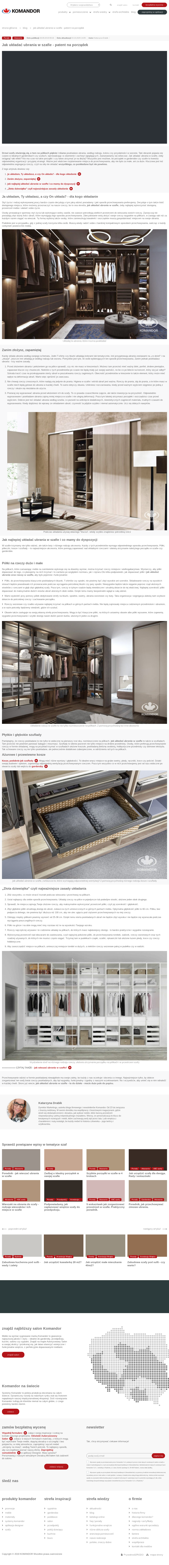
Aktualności (95, 1508)
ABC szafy (157, 1169)
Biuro (50, 1538)
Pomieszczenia (80, 12)
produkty (62, 12)
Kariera (135, 1533)
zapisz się (158, 1455)
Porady (6, 38)
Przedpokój (62, 1200)
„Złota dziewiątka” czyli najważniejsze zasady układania (37, 188)
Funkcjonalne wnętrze (101, 1525)
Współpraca (138, 1542)
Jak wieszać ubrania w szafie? (50, 1067)
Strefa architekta (120, 12)
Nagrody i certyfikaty (142, 1521)
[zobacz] (21, 1160)
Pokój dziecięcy (55, 1529)
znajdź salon (122, 5)
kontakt (136, 5)
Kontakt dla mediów (142, 1546)
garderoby (37, 766)
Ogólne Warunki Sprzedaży (145, 1525)
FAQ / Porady (96, 1521)
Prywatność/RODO (134, 1554)
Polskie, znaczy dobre (100, 1542)
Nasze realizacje (98, 1538)
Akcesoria (18, 38)
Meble (8, 1512)
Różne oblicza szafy (99, 1529)
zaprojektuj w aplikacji (152, 12)
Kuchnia (18, 1257)
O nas (134, 1508)
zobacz (10, 1411)
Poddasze (52, 1516)
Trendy (91, 1257)
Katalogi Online (97, 1516)
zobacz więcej (56, 1466)
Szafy (8, 1529)
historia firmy (138, 1512)
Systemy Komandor (15, 1521)
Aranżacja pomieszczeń (102, 1533)
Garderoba (146, 1200)
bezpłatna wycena (154, 4)
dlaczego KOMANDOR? (142, 1516)
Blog (133, 12)
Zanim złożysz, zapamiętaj (21, 179)
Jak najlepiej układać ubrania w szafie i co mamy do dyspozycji (41, 183)
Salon (50, 1521)
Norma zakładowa (141, 1529)
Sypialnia (52, 1508)
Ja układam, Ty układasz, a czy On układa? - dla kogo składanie (41, 174)
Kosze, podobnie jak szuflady (17, 760)
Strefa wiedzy (100, 12)
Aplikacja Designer (14, 1525)
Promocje (10, 1508)
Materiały (10, 1516)
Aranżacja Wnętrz (74, 1200)
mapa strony (156, 1554)
